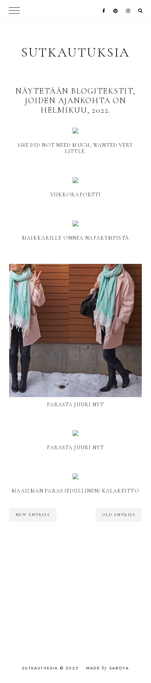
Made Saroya (107, 668)
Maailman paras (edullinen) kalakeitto (75, 491)
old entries (118, 514)
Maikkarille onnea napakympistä (75, 238)
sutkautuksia (75, 52)
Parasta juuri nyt (75, 405)
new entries (33, 514)
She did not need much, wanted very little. (75, 148)
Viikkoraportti (75, 195)
